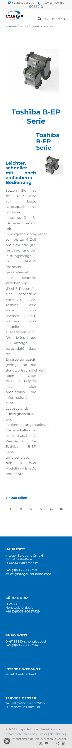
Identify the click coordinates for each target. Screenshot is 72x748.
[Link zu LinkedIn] (64, 743)
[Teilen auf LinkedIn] (51, 509)
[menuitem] (28, 19)
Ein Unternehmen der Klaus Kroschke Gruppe (36, 739)
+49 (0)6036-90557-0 (47, 5)
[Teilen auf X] (21, 509)
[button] (7, 741)
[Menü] (28, 19)
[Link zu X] (41, 743)
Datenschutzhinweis (21, 734)
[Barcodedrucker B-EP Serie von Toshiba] (36, 72)
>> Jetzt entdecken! (20, 674)
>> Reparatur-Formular (22, 707)
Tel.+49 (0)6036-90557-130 (25, 703)
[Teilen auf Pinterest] (41, 509)
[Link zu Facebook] (52, 743)
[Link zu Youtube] (46, 743)
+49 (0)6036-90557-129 (22, 611)
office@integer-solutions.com (28, 574)
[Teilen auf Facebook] (11, 509)
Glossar (42, 734)
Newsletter (57, 734)
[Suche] (37, 19)
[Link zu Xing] (58, 743)
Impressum (58, 729)
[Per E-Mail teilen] (61, 509)
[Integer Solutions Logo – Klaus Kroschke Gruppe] (14, 17)
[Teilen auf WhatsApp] (31, 509)
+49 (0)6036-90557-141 (22, 645)
